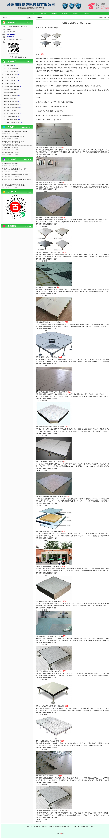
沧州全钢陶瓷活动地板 (11, 119)
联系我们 (86, 14)
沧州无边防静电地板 (10, 72)
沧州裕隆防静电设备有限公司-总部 (46, 154)
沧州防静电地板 (9, 66)
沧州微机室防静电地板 (11, 101)
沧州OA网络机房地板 (10, 116)
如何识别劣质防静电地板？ (10, 164)
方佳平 (91, 826)
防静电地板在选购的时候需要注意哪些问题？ (15, 174)
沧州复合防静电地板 (10, 98)
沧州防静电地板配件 (10, 92)
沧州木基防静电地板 (10, 84)
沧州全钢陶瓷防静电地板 (11, 69)
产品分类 (54, 14)
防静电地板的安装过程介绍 (10, 147)
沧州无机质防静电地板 (11, 95)
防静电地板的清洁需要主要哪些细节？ (13, 185)
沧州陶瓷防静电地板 (10, 81)
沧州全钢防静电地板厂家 (11, 122)
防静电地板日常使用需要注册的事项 (13, 142)
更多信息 (38, 821)
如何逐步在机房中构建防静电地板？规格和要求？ (17, 180)
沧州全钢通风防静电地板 (11, 87)
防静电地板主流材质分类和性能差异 (13, 136)
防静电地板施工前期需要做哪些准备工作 (14, 131)
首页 (32, 14)
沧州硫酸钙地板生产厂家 (11, 113)
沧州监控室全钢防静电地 (11, 104)
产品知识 (65, 14)
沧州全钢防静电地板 (10, 78)
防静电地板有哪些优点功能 (10, 153)
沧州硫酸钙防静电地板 (11, 75)
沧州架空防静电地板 (10, 110)
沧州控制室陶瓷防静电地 (11, 107)
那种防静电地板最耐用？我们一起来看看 (14, 169)
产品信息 (43, 14)
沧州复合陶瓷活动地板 (11, 89)
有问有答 (76, 14)
